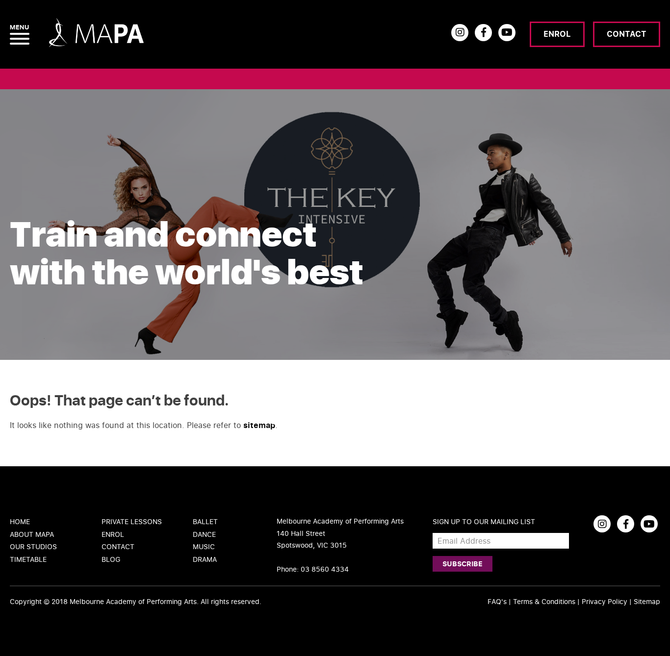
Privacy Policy (604, 601)
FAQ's (497, 601)
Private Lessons (132, 521)
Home (20, 521)
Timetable (28, 559)
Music (204, 546)
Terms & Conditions (544, 601)
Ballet (205, 521)
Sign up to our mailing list (484, 521)
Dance (204, 534)
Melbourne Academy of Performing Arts (133, 601)
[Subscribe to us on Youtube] (506, 32)
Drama (205, 559)
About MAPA (32, 534)
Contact (626, 33)
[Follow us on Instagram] (459, 32)
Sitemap (647, 601)
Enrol (557, 33)
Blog (111, 559)
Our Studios (33, 546)
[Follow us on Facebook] (483, 32)
